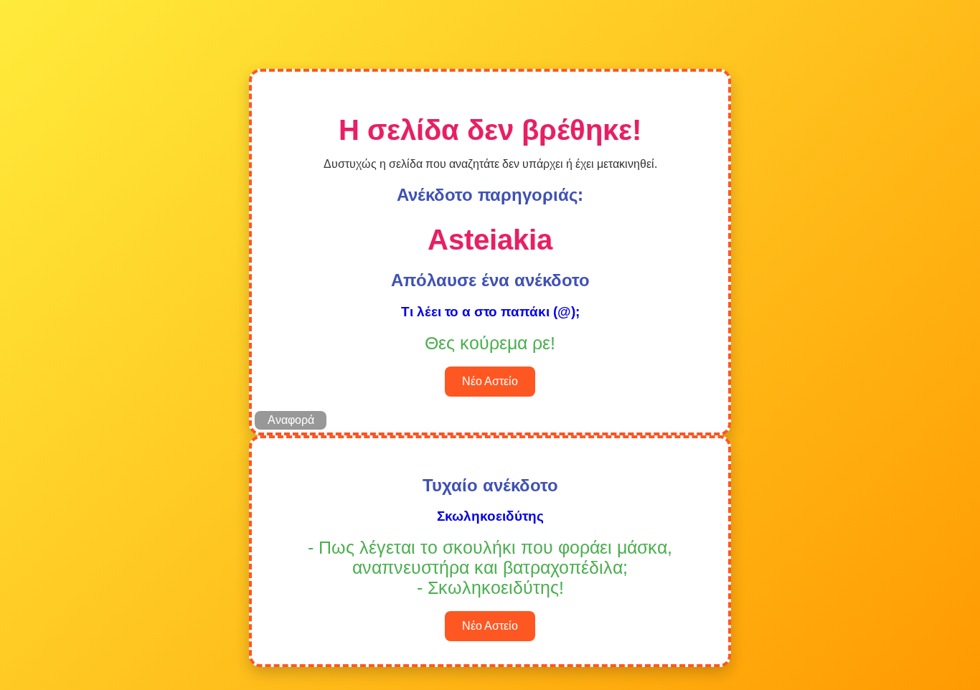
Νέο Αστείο (490, 381)
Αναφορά (291, 420)
